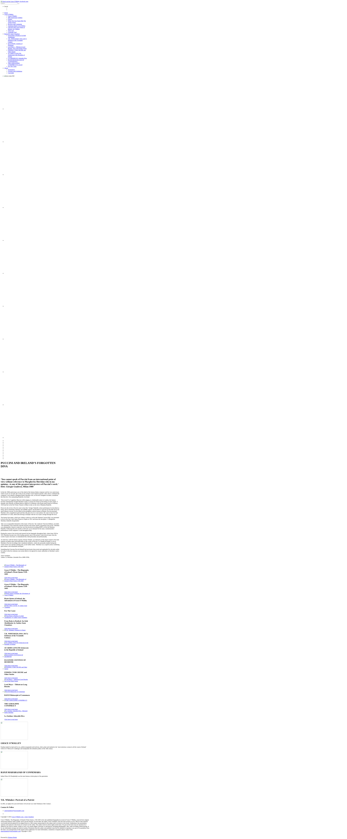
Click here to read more (11, 577)
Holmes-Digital (12, 837)
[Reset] (18, 3)
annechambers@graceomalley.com (14, 810)
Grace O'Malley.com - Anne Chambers (23, 817)
